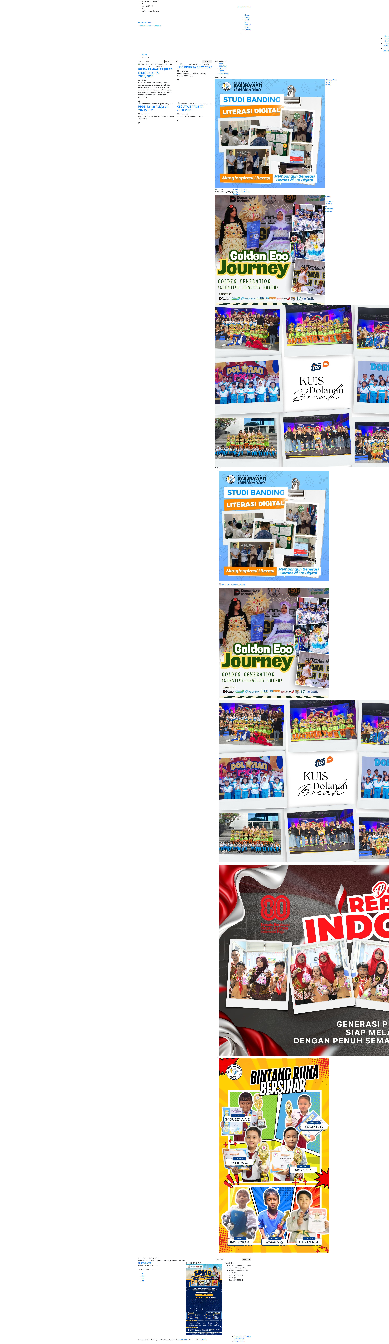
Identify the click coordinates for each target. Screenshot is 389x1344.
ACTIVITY (223, 68)
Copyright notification (242, 1336)
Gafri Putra (184, 1340)
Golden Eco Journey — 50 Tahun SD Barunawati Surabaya (329, 203)
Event (247, 20)
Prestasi (248, 25)
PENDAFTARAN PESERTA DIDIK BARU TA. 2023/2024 (155, 73)
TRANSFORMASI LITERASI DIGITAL (331, 82)
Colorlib (203, 1340)
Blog (246, 22)
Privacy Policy (239, 1341)
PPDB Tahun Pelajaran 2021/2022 (153, 108)
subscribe (246, 1259)
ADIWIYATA (223, 73)
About (247, 17)
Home (247, 15)
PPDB (247, 27)
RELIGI (221, 64)
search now (207, 61)
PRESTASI (223, 66)
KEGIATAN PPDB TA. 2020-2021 (190, 108)
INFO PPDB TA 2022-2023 (194, 67)
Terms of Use (239, 1339)
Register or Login (244, 7)
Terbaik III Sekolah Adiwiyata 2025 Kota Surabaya (241, 191)
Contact (248, 30)
